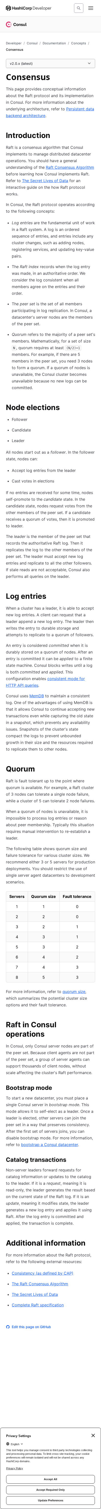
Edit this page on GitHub (31, 1327)
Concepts (78, 43)
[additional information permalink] (90, 1244)
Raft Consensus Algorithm (70, 167)
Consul (32, 43)
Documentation (54, 43)
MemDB (36, 695)
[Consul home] (16, 24)
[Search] (78, 8)
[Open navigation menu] (90, 8)
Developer (14, 43)
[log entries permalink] (51, 597)
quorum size (74, 991)
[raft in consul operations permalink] (92, 1025)
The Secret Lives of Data (45, 180)
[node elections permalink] (65, 408)
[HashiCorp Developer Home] (28, 8)
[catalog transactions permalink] (71, 1161)
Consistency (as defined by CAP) (42, 1273)
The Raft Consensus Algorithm (40, 1283)
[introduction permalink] (55, 136)
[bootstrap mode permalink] (57, 1089)
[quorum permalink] (40, 769)
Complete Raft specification (38, 1305)
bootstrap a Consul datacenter (49, 1144)
